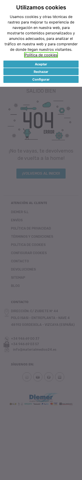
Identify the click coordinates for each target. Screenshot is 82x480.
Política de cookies (41, 55)
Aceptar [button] (41, 64)
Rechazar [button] (41, 72)
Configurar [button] (41, 79)
